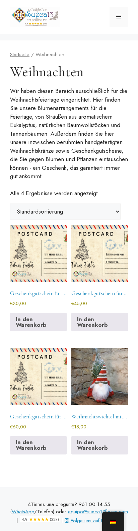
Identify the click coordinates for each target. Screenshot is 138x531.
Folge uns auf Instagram (95, 520)
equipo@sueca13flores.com (98, 511)
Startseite (19, 54)
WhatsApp (23, 511)
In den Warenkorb (31, 322)
